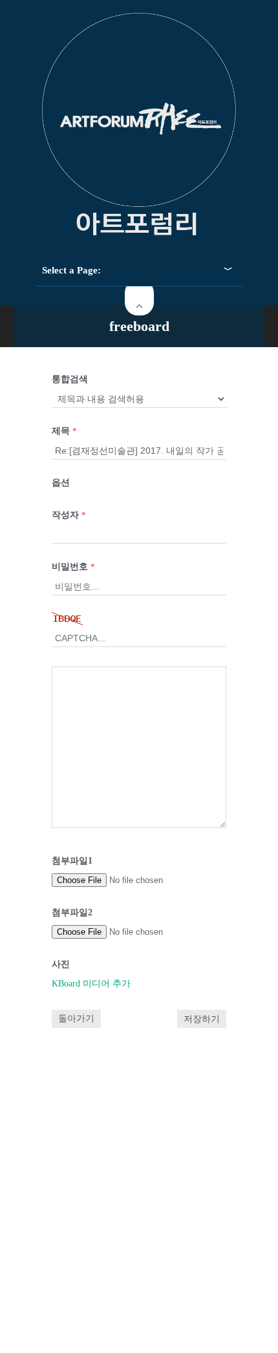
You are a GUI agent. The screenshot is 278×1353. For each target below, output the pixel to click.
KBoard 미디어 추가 (91, 983)
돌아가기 (76, 1018)
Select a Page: (71, 270)
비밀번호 (73, 566)
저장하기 (202, 1019)
